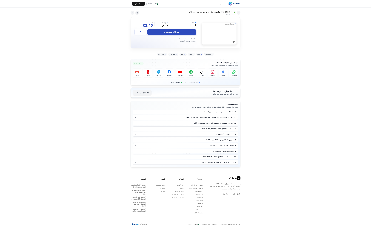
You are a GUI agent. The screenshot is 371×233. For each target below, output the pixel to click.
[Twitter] (234, 194)
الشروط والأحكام (206, 224)
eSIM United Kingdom (196, 188)
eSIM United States (197, 185)
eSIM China (199, 200)
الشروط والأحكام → (178, 197)
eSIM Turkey (199, 191)
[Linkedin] (227, 194)
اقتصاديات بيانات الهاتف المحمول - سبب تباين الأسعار (139, 204)
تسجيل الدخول (138, 4)
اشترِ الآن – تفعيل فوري (171, 32)
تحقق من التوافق (140, 92)
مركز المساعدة (160, 185)
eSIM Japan (199, 210)
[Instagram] (238, 194)
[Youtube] (224, 194)
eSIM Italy (200, 203)
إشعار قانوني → (179, 191)
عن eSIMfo (180, 185)
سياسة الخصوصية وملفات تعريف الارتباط (221, 224)
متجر (221, 4)
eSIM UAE (200, 207)
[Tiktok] (231, 194)
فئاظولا (182, 188)
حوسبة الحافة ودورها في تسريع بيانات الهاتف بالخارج (139, 192)
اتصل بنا (162, 188)
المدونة (163, 191)
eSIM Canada (198, 213)
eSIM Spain (199, 197)
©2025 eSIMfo (235, 224)
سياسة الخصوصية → (178, 194)
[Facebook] (239, 194)
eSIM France (199, 194)
